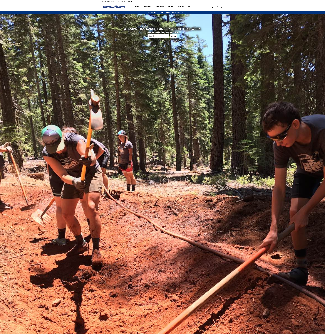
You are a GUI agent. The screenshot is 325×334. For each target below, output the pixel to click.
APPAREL (171, 6)
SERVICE (180, 6)
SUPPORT (124, 1)
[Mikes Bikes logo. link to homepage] (113, 6)
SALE (188, 6)
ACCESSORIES (160, 6)
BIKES (137, 6)
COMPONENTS (147, 6)
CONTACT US (115, 1)
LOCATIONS (106, 1)
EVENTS (130, 1)
